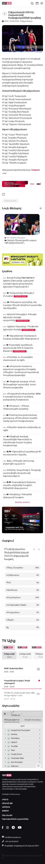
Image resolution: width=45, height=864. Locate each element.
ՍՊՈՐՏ (5, 800)
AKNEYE (5, 811)
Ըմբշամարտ (10, 201)
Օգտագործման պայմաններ (15, 819)
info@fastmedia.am (13, 837)
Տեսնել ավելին (22, 502)
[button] (37, 3)
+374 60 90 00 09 (11, 841)
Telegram (35, 170)
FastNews (5, 779)
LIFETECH (6, 807)
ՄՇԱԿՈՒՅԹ (7, 803)
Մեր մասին (7, 815)
